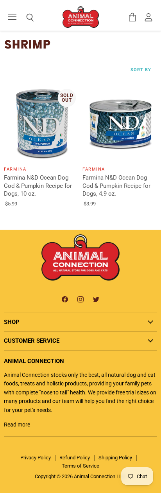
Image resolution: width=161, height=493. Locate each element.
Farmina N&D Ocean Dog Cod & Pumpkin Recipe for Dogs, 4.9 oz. (116, 185)
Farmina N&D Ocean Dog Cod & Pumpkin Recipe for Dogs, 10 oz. (38, 185)
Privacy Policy (35, 458)
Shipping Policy (115, 458)
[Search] (24, 18)
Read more (17, 424)
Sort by (141, 70)
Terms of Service (80, 466)
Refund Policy (74, 458)
